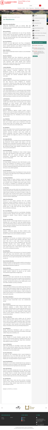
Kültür (23, 8)
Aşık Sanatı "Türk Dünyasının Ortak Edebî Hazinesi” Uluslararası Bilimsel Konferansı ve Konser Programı (39, 52)
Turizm (27, 8)
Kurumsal (20, 8)
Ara (40, 5)
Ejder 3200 (36, 25)
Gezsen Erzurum (37, 20)
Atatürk (36, 15)
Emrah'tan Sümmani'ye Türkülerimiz (40, 35)
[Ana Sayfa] (8, 2)
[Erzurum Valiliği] (29, 407)
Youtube (24, 420)
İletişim (19, 11)
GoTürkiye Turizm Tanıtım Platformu (40, 18)
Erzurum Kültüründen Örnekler (14, 17)
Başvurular (32, 8)
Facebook (24, 417)
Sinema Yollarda (40, 45)
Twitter (24, 419)
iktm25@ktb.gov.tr (40, 422)
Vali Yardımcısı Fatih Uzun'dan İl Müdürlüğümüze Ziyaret (39, 48)
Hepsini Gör (35, 56)
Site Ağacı (2, 418)
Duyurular (42, 8)
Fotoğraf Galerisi (37, 30)
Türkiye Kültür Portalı (38, 23)
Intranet (2, 417)
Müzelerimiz (37, 8)
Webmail (11, 417)
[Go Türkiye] (18, 407)
